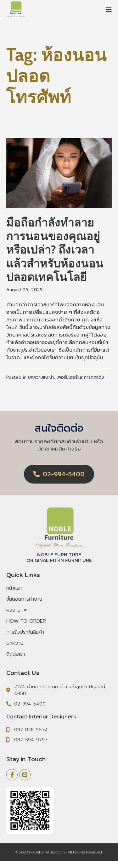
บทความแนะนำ (41, 377)
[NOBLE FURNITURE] (15, 9)
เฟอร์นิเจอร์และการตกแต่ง (80, 377)
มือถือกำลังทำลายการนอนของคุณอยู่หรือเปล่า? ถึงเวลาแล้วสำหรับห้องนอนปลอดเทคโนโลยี (55, 249)
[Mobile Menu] (108, 9)
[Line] (25, 774)
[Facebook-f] (12, 774)
